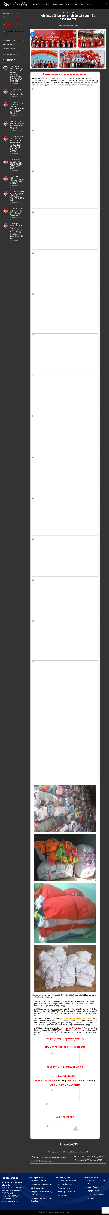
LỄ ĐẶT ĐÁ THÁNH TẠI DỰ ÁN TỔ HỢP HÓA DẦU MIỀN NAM (17, 180)
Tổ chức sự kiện (57, 4)
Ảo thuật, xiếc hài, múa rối (67, 1180)
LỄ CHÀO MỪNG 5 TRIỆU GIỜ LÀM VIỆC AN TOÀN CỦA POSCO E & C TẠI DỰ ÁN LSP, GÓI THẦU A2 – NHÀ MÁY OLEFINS (16, 144)
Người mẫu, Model (65, 1184)
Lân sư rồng (62, 1196)
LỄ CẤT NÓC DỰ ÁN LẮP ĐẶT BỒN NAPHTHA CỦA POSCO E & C (16, 212)
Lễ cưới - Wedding (92, 1187)
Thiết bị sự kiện (71, 4)
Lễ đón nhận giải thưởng (95, 1195)
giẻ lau (91, 78)
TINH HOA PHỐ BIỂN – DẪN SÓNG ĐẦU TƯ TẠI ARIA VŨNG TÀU (17, 125)
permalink (85, 1152)
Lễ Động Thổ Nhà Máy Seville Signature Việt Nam (17, 92)
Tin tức (81, 4)
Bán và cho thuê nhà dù (39, 1180)
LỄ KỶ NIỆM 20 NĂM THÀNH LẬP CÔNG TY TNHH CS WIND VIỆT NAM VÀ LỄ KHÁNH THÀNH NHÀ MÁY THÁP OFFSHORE (16, 74)
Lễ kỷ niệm (90, 1198)
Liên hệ (89, 4)
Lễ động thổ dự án (92, 1191)
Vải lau (84, 78)
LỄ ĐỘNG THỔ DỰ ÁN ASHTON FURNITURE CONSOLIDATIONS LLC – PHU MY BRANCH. (17, 108)
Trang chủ (34, 4)
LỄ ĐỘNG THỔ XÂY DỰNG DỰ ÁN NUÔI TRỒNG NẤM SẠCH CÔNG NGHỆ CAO (17, 196)
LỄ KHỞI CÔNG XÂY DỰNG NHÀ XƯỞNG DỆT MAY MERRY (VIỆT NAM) (16, 164)
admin (76, 26)
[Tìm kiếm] (106, 4)
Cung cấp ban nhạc (65, 1188)
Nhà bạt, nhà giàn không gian (41, 1184)
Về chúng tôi (45, 4)
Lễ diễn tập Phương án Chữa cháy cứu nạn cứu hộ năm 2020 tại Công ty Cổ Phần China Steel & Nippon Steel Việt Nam (16, 231)
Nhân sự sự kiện (9, 45)
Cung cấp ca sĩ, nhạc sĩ (66, 1192)
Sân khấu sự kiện (37, 1188)
